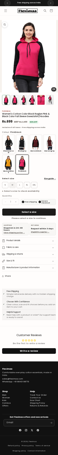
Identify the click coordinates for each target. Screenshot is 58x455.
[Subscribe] (51, 422)
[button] (6, 11)
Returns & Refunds (39, 405)
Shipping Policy (37, 403)
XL (27, 185)
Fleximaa (33, 441)
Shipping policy (19, 451)
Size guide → (50, 178)
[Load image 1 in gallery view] (6, 100)
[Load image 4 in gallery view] (32, 100)
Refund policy (14, 445)
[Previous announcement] (7, 3)
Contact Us (35, 397)
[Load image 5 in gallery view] (41, 100)
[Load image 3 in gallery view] (23, 100)
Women (6, 397)
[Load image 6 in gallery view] (50, 100)
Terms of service (42, 445)
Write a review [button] (29, 351)
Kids (4, 400)
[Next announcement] (51, 3)
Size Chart (35, 400)
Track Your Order (38, 395)
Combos (6, 403)
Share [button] (8, 276)
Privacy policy (28, 445)
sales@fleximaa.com (12, 378)
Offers (5, 405)
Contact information (36, 451)
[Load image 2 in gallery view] (15, 100)
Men (4, 395)
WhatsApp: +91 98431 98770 (15, 381)
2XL (34, 185)
